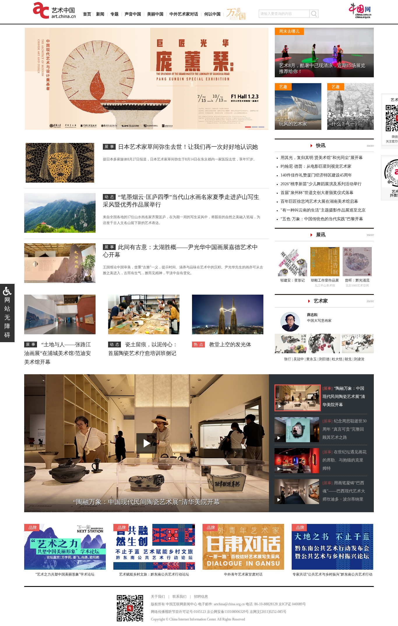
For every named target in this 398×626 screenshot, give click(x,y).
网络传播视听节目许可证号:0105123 (178, 612)
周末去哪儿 (289, 31)
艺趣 (283, 87)
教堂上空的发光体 (230, 344)
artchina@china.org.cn (229, 604)
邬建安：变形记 (292, 280)
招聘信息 (201, 596)
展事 (110, 146)
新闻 (100, 14)
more (370, 146)
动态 (110, 197)
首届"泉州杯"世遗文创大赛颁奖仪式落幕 (317, 192)
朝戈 (348, 359)
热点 (199, 344)
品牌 (33, 527)
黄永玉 (311, 359)
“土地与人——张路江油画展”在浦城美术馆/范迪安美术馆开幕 (57, 353)
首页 (87, 14)
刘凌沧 (359, 359)
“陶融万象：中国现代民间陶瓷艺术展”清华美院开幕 (344, 396)
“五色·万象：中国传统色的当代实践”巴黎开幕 (322, 219)
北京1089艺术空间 (357, 285)
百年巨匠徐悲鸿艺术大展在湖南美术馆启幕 (319, 201)
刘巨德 (324, 359)
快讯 (320, 145)
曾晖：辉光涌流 (357, 280)
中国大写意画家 (319, 318)
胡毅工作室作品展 (325, 280)
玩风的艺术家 (293, 123)
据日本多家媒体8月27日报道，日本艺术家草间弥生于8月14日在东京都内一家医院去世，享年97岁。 (180, 159)
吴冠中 (298, 359)
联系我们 (179, 596)
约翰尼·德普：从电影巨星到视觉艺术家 (316, 166)
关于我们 (158, 596)
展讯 (320, 234)
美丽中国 (155, 14)
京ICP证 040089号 (292, 604)
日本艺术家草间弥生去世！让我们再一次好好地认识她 (188, 147)
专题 (114, 14)
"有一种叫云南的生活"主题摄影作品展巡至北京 (323, 210)
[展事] (327, 388)
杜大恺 (336, 359)
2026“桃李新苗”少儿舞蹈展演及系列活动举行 (321, 184)
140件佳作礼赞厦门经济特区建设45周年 (316, 175)
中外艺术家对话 (184, 14)
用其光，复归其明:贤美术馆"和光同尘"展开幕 (322, 157)
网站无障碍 (7, 317)
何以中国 (212, 14)
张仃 (287, 359)
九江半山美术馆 (325, 285)
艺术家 (321, 300)
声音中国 (133, 14)
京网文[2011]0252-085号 (268, 612)
